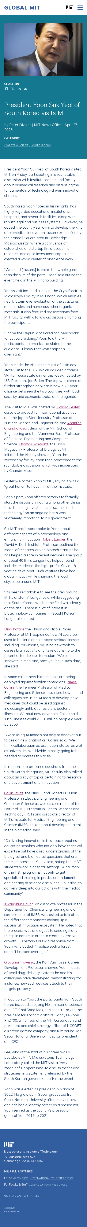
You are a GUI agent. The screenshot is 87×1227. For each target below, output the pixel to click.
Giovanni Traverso (19, 962)
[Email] (25, 89)
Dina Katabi (14, 629)
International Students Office (51, 1178)
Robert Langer (53, 539)
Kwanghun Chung (19, 904)
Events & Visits (16, 145)
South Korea (41, 145)
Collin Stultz (13, 793)
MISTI (25, 1178)
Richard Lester (68, 407)
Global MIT (22, 7)
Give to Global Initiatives (21, 1195)
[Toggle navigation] (80, 7)
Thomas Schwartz (34, 444)
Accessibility (9, 1208)
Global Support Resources (48, 1184)
